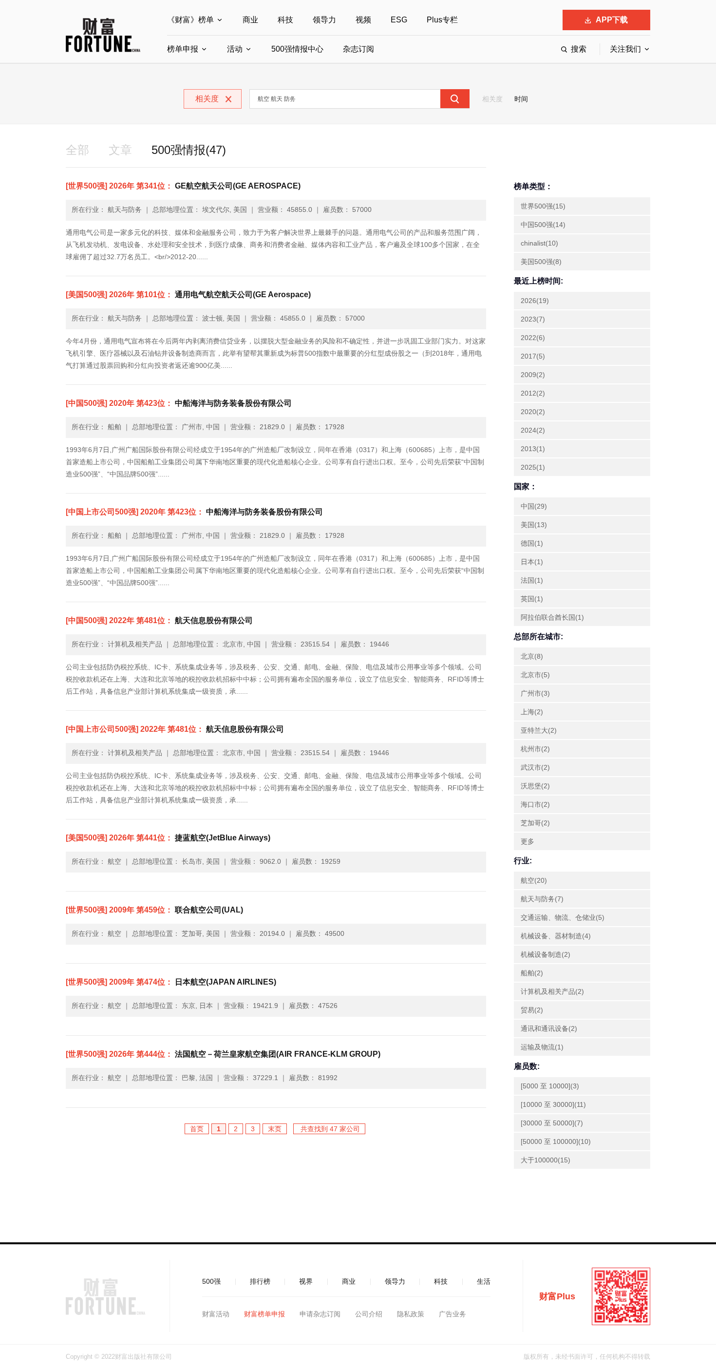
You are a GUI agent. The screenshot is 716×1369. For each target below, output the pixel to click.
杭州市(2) (535, 749)
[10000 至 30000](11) (553, 1104)
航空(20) (534, 880)
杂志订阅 (358, 49)
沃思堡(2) (535, 786)
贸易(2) (532, 1010)
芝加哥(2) (535, 823)
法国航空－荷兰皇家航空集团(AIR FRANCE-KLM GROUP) (223, 1054)
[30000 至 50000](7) (552, 1123)
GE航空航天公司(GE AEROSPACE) (183, 186)
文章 (120, 149)
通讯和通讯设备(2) (549, 1028)
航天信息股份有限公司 (159, 620)
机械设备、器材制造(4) (556, 936)
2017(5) (533, 356)
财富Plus (557, 1296)
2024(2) (533, 430)
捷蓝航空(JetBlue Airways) (168, 838)
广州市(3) (535, 693)
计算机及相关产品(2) (552, 991)
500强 (211, 1281)
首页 (197, 1129)
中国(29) (534, 506)
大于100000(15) (545, 1160)
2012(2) (533, 393)
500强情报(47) (188, 149)
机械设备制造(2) (545, 954)
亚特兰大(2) (539, 730)
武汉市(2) (535, 767)
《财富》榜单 (190, 20)
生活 (483, 1281)
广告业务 (452, 1314)
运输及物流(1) (542, 1047)
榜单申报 (182, 49)
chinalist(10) (539, 243)
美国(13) (534, 525)
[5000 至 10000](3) (550, 1086)
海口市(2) (535, 804)
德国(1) (532, 543)
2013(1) (533, 449)
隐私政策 (410, 1314)
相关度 (492, 99)
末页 (275, 1129)
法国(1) (532, 580)
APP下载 (612, 20)
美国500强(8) (541, 262)
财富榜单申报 (264, 1314)
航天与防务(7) (542, 899)
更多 (527, 841)
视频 (363, 20)
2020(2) (533, 412)
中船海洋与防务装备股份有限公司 (179, 403)
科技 (285, 20)
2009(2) (533, 375)
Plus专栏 (442, 20)
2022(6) (533, 338)
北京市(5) (535, 675)
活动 (235, 49)
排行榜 (260, 1281)
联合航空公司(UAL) (154, 910)
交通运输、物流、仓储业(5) (562, 917)
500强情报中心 (297, 49)
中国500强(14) (543, 224)
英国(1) (532, 599)
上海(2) (532, 712)
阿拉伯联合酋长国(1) (552, 617)
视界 (306, 1281)
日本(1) (532, 562)
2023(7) (533, 319)
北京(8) (532, 656)
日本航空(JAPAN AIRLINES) (171, 982)
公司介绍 (368, 1314)
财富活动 (215, 1314)
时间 (521, 99)
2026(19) (535, 300)
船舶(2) (532, 973)
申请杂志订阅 (320, 1314)
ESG (399, 20)
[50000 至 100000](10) (556, 1141)
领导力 (324, 20)
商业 (250, 20)
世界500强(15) (543, 206)
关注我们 (625, 49)
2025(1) (533, 467)
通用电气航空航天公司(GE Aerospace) (188, 294)
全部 (77, 149)
